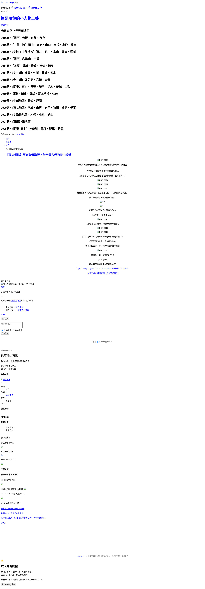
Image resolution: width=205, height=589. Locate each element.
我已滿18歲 (6, 584)
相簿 (7, 139)
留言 (19, 301)
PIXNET (84, 556)
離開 (13, 584)
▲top (3, 314)
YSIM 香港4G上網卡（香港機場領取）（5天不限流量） (24, 518)
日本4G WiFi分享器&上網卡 (12, 509)
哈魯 (3, 287)
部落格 (8, 142)
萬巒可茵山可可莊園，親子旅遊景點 (103, 273)
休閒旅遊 (20, 134)
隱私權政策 (116, 556)
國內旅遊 (19, 307)
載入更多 (5, 319)
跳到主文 (5, 25)
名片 (7, 145)
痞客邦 (14, 301)
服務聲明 (125, 556)
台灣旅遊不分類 (22, 310)
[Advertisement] (13, 538)
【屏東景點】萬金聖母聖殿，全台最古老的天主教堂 (38, 154)
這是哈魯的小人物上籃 (20, 18)
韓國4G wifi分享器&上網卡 (12, 513)
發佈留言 (5, 333)
